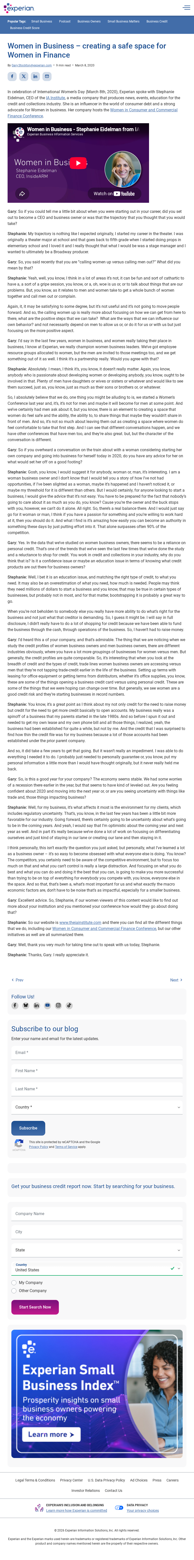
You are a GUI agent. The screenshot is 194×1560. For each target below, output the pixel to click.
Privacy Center (71, 1480)
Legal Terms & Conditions (35, 1480)
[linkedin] (35, 76)
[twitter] (23, 76)
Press (157, 1480)
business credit (157, 21)
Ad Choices (139, 1480)
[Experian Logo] (19, 8)
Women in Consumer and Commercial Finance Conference (104, 928)
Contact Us (113, 1491)
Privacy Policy (38, 1147)
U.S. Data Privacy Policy (106, 1480)
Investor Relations (85, 1491)
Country (21, 1265)
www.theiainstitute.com (80, 922)
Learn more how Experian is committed (76, 1510)
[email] (47, 76)
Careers (172, 1480)
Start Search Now (35, 1307)
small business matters (123, 21)
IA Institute (55, 97)
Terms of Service (66, 1147)
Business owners (89, 21)
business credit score (24, 28)
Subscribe (28, 1128)
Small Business (41, 21)
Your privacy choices (143, 1510)
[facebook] (12, 76)
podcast (64, 21)
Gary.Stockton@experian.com (32, 65)
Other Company (33, 1290)
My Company (31, 1282)
